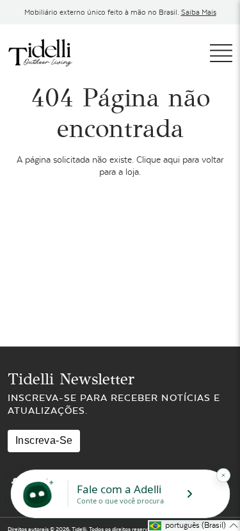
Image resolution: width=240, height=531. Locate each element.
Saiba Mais (198, 12)
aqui (171, 159)
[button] (194, 525)
